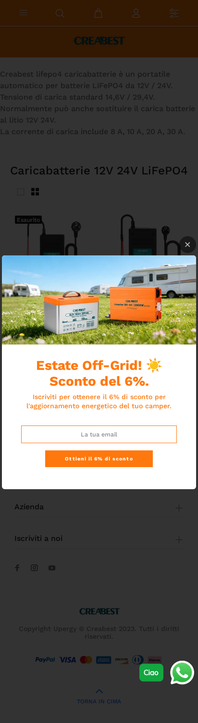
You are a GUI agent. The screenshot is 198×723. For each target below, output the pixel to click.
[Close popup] (187, 244)
